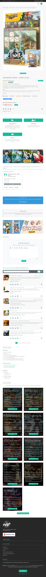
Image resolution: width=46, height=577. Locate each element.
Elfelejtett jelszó (6, 548)
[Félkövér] (10, 248)
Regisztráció (5, 547)
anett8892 (11, 176)
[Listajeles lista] (15, 248)
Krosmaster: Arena (10, 84)
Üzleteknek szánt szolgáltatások (8, 553)
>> (29, 342)
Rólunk (4, 550)
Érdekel (12, 184)
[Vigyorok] (21, 248)
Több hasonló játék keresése (23, 513)
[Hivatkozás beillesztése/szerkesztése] (19, 248)
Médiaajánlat (5, 555)
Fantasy (11, 304)
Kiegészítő (9, 111)
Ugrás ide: (40, 80)
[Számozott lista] (17, 248)
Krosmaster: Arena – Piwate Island (10, 365)
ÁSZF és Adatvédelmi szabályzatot (23, 565)
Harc (14, 281)
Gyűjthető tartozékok (16, 304)
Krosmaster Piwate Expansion (9, 366)
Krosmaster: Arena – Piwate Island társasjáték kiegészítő (22, 7)
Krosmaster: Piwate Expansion (9, 367)
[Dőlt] (12, 248)
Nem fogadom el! (23, 573)
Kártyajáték (12, 335)
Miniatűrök (17, 281)
